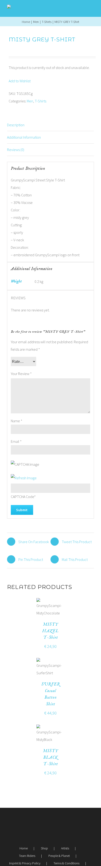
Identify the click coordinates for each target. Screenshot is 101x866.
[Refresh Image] (24, 478)
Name (16, 421)
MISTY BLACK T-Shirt (50, 757)
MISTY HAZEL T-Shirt (50, 631)
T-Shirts (40, 101)
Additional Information (24, 137)
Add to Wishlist (20, 81)
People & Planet (59, 856)
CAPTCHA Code (22, 496)
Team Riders (27, 856)
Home (23, 848)
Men (30, 101)
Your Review (21, 373)
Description (15, 125)
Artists (65, 848)
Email (16, 441)
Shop (44, 848)
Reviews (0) (15, 149)
